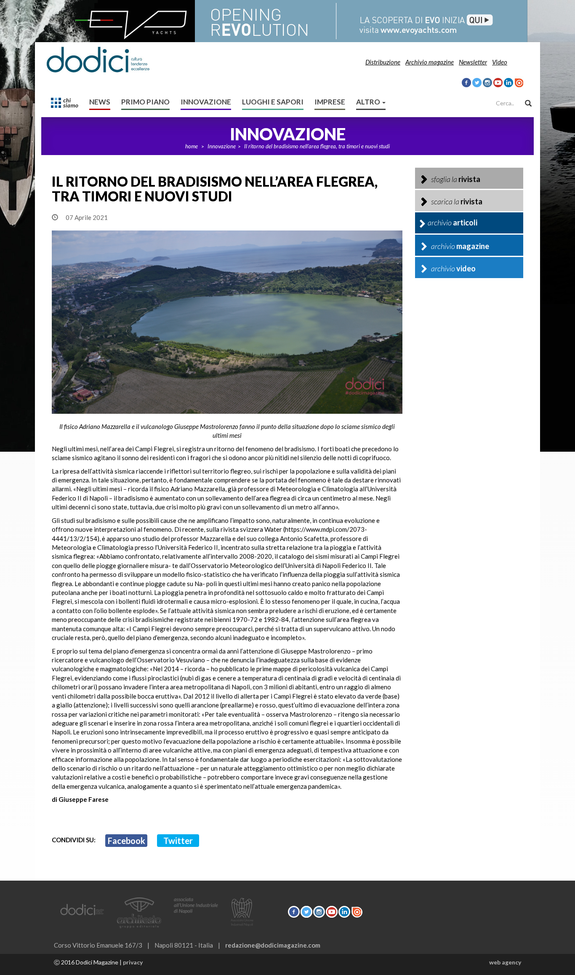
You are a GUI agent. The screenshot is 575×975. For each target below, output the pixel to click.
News (99, 101)
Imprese (329, 101)
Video (499, 62)
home (191, 146)
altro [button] (368, 101)
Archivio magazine (429, 62)
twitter (178, 841)
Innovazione (206, 101)
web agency (505, 962)
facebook (126, 841)
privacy (133, 962)
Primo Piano (145, 101)
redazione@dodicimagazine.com (272, 945)
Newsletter (473, 62)
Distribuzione (382, 62)
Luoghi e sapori (272, 101)
